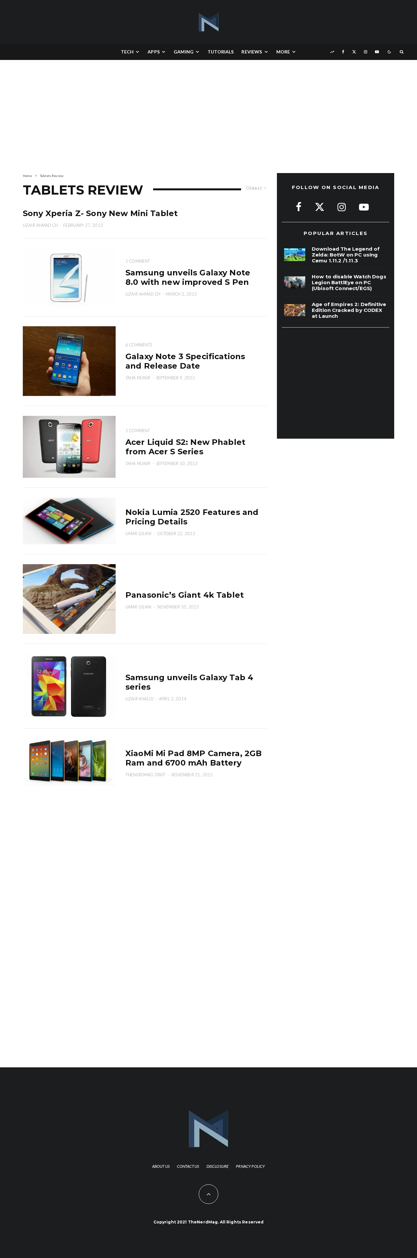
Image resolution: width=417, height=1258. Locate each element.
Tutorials (221, 51)
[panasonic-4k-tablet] (69, 599)
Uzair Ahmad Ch (40, 225)
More (283, 51)
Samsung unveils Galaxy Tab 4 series (189, 682)
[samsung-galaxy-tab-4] (69, 686)
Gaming (184, 51)
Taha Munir (138, 377)
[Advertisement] (143, 115)
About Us (161, 1166)
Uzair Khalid (139, 698)
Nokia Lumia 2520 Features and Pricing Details (191, 517)
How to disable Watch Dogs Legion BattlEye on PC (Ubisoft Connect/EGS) (349, 282)
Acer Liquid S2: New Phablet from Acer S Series (185, 447)
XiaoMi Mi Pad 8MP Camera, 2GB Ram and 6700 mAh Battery (193, 758)
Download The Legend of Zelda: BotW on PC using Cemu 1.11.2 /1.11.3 (346, 255)
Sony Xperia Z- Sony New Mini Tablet (100, 213)
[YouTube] (377, 52)
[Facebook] (343, 52)
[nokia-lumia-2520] (69, 521)
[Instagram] (365, 52)
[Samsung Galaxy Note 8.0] (69, 277)
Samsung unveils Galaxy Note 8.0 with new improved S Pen (187, 277)
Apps (154, 51)
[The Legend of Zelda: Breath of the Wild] (294, 254)
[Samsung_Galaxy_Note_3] (69, 361)
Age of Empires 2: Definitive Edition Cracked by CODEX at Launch (349, 310)
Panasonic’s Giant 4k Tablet (184, 595)
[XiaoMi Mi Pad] (69, 762)
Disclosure (218, 1166)
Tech (127, 51)
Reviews (251, 51)
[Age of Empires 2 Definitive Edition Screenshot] (294, 310)
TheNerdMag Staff (145, 774)
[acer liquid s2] (69, 447)
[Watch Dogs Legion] (294, 282)
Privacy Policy (250, 1166)
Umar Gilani (138, 533)
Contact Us (188, 1166)
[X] (354, 52)
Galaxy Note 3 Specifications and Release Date (185, 361)
